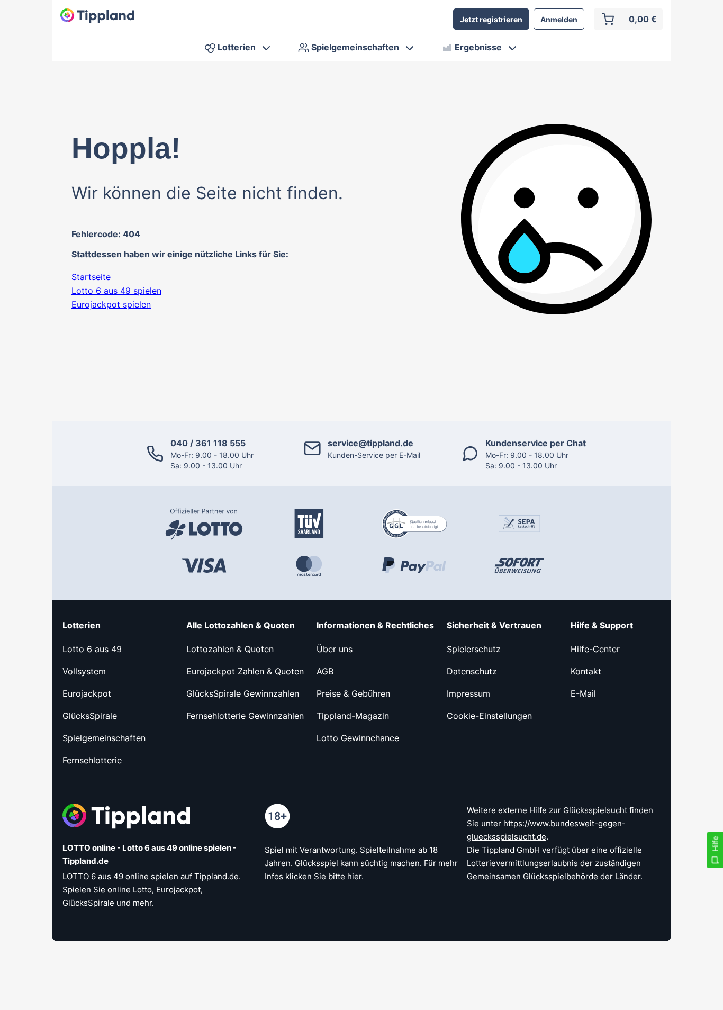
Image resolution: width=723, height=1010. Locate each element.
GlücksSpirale (89, 715)
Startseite (91, 277)
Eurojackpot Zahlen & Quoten (245, 671)
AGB (325, 671)
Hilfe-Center (595, 649)
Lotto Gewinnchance (358, 738)
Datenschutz (472, 671)
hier (354, 876)
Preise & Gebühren (353, 693)
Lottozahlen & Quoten (230, 649)
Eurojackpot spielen (111, 304)
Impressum (468, 693)
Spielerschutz (474, 649)
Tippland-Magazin (353, 715)
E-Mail (583, 693)
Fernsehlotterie (92, 760)
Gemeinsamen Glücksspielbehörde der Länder (553, 876)
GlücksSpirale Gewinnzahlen (242, 693)
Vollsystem (84, 671)
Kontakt (586, 671)
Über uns (335, 649)
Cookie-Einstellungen (489, 715)
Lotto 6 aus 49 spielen (116, 290)
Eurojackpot (86, 693)
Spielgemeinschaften (104, 738)
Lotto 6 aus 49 (92, 649)
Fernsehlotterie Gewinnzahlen (245, 715)
